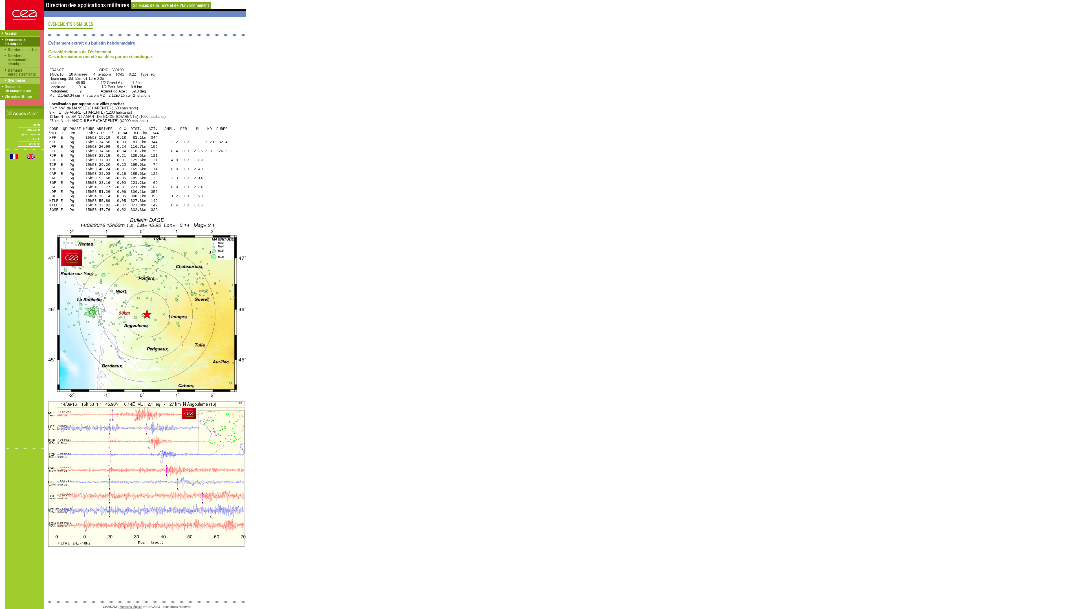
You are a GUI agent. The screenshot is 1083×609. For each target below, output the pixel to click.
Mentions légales (131, 606)
